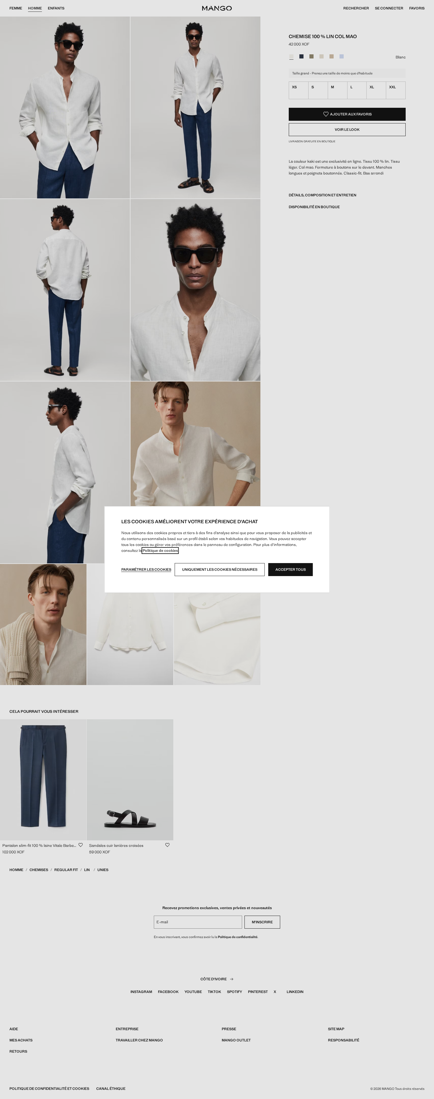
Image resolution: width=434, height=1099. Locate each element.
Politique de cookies (160, 550)
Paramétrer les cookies (146, 569)
